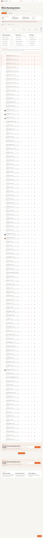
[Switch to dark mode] (41, 1)
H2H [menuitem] (24, 1)
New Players (9, 24)
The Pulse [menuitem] (33, 1)
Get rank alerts (10, 13)
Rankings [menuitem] (21, 1)
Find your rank (4, 13)
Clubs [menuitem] (26, 1)
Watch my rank (37, 447)
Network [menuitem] (30, 1)
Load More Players (21, 453)
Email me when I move (41, 29)
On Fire (5, 24)
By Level (13, 24)
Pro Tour (37, 1)
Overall (2, 24)
